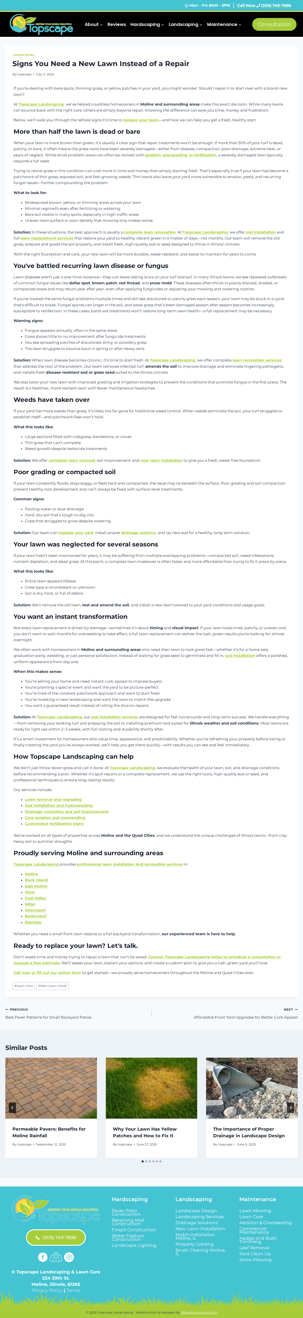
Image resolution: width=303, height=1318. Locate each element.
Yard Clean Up (255, 1253)
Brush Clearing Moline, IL (200, 1251)
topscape (24, 74)
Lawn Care (23, 986)
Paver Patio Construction (126, 1212)
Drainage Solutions (196, 1222)
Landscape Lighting (134, 1245)
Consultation (274, 24)
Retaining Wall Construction (128, 1222)
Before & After (163, 49)
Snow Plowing (255, 1259)
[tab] (143, 1161)
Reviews (117, 24)
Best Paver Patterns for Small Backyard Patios (48, 1013)
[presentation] (51, 1088)
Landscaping (23, 55)
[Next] (290, 1107)
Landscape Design (196, 1210)
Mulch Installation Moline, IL (195, 1236)
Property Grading (194, 1244)
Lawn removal (39, 799)
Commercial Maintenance (254, 1230)
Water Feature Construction (128, 1237)
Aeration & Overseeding (265, 1222)
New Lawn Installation (200, 1228)
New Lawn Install (52, 986)
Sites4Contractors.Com (199, 1312)
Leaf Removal (254, 1247)
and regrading (68, 799)
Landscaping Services (199, 1216)
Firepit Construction (134, 1229)
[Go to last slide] (12, 1107)
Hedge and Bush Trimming (258, 1240)
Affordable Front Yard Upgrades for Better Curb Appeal (246, 1013)
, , (166, 155)
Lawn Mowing (255, 1210)
